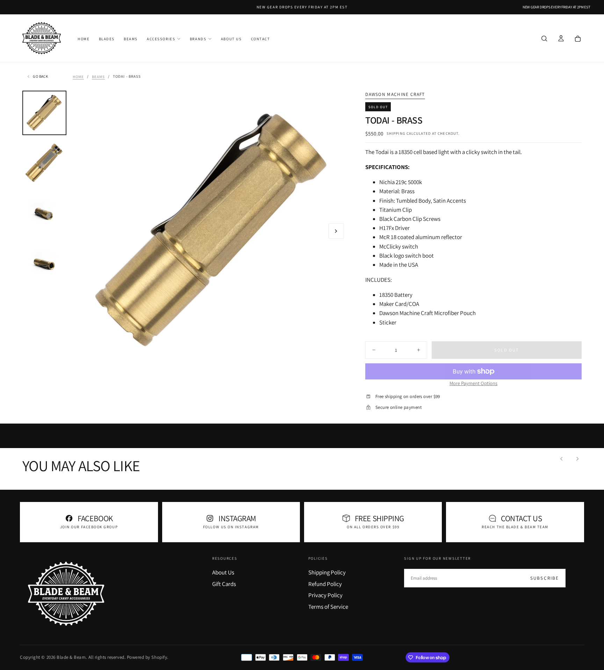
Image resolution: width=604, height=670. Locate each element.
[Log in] (561, 39)
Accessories (161, 38)
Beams (131, 38)
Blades (107, 38)
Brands (198, 38)
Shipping (396, 133)
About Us (231, 38)
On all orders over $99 (373, 526)
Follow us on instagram (231, 526)
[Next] (577, 458)
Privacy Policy (325, 595)
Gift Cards (224, 584)
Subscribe (544, 578)
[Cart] (578, 39)
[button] (544, 39)
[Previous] (561, 458)
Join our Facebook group (89, 526)
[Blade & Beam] (66, 594)
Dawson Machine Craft (395, 94)
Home (83, 38)
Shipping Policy (327, 572)
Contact (260, 38)
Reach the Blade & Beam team (515, 526)
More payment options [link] (473, 383)
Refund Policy (325, 584)
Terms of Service (328, 606)
